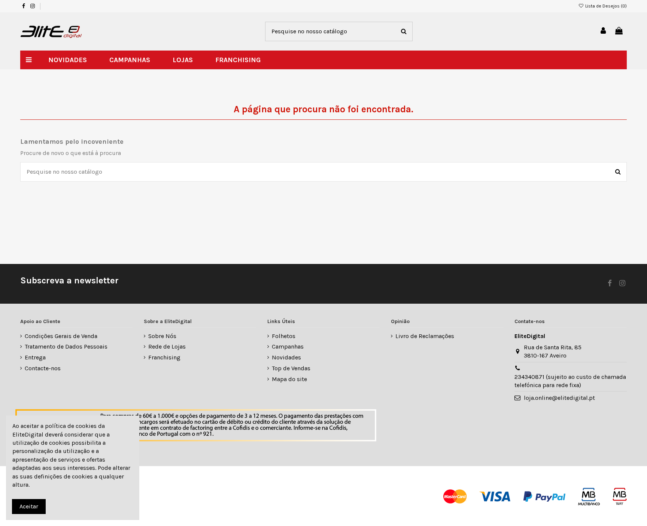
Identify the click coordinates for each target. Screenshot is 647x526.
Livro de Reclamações (424, 336)
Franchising (164, 357)
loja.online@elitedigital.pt (559, 397)
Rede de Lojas (167, 346)
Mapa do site (289, 379)
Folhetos (283, 336)
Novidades (286, 357)
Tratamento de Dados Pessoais (66, 346)
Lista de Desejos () (605, 6)
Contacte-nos (43, 368)
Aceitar (28, 506)
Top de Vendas (291, 368)
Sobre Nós (162, 336)
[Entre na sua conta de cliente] (603, 31)
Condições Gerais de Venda (61, 336)
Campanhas (288, 346)
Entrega (35, 357)
